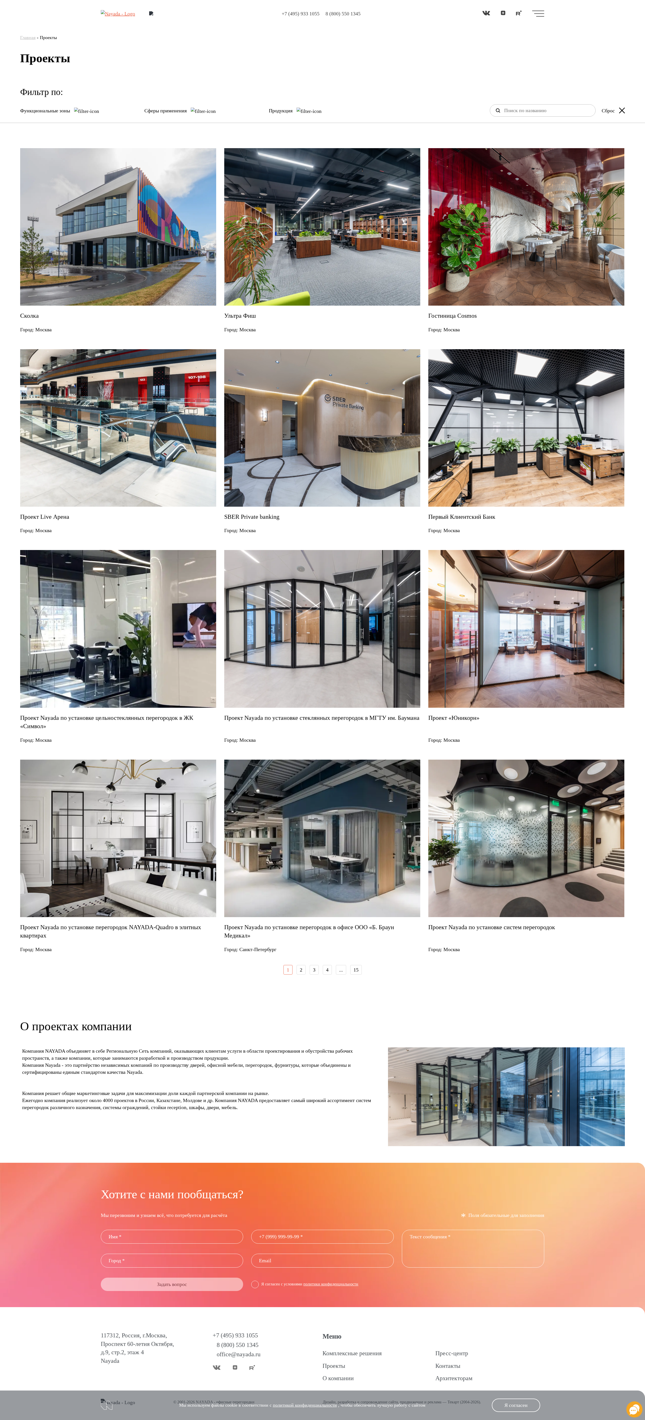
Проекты (333, 1366)
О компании (338, 1378)
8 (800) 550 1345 (343, 13)
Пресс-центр (451, 1353)
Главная (28, 37)
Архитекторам (453, 1378)
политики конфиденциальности (330, 1284)
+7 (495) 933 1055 (300, 13)
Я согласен (516, 1405)
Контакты (447, 1366)
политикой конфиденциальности (305, 1405)
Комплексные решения (352, 1353)
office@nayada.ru (239, 1354)
